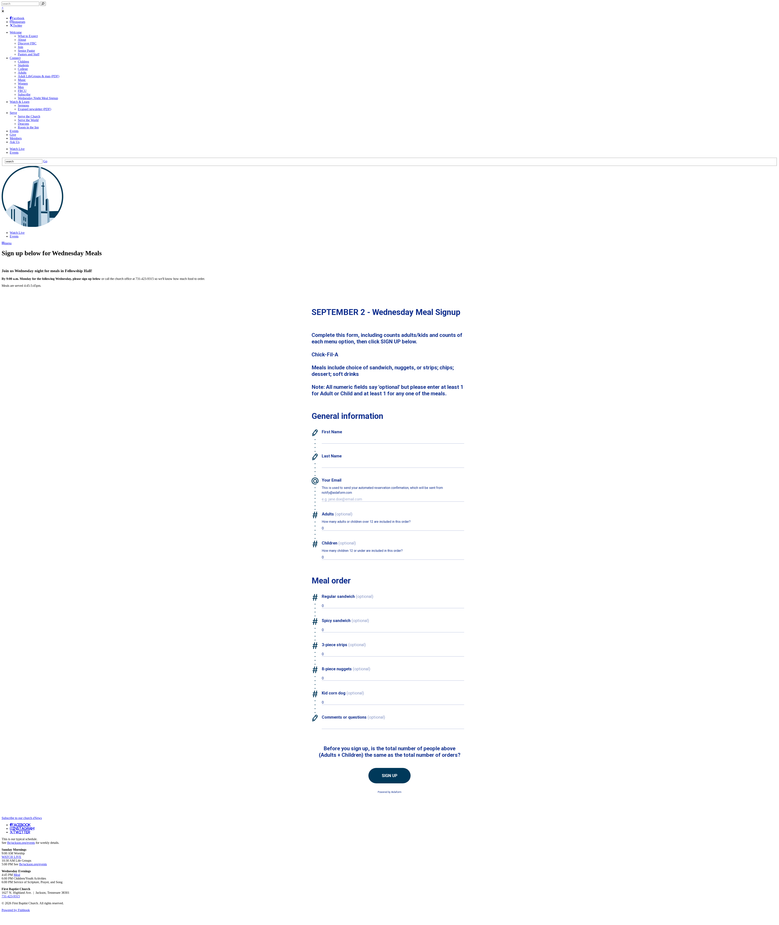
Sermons (23, 105)
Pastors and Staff (28, 54)
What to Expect (28, 36)
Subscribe (24, 94)
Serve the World (28, 120)
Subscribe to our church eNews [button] (22, 818)
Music (22, 80)
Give (13, 134)
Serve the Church (29, 116)
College (23, 69)
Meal (17, 874)
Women (23, 83)
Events (14, 131)
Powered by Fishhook (16, 910)
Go (45, 161)
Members (16, 138)
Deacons (23, 123)
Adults (22, 72)
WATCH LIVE (11, 857)
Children (23, 61)
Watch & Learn (19, 101)
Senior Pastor (26, 50)
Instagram (19, 22)
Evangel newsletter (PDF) (34, 109)
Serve (13, 112)
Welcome (16, 32)
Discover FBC (27, 43)
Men (21, 87)
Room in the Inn (28, 127)
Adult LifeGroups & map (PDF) (38, 76)
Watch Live (17, 149)
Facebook (18, 18)
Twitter (17, 25)
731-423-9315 (11, 896)
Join (20, 47)
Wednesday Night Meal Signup (38, 98)
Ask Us (14, 142)
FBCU (22, 91)
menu (8, 243)
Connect (15, 58)
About (22, 39)
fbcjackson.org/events (21, 842)
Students (23, 65)
